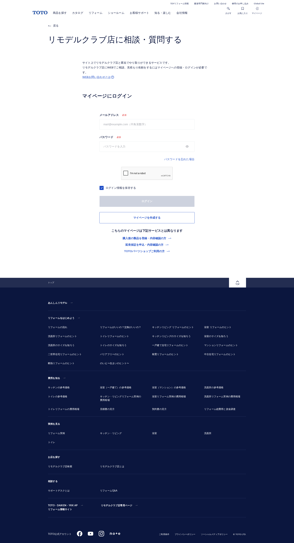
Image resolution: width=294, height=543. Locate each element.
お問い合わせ (220, 4)
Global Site (259, 4)
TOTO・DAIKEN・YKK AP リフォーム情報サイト (63, 507)
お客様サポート (139, 13)
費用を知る (54, 378)
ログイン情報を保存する (121, 188)
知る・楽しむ (162, 13)
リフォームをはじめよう (61, 318)
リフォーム (95, 13)
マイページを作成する (147, 217)
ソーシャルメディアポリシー (214, 534)
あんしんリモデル (57, 303)
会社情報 (181, 13)
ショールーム (116, 13)
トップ (51, 283)
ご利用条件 (164, 534)
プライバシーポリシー (185, 534)
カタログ (77, 13)
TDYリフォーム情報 (179, 4)
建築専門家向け (201, 4)
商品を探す (60, 13)
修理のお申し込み (240, 4)
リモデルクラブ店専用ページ (116, 505)
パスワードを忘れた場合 (179, 159)
